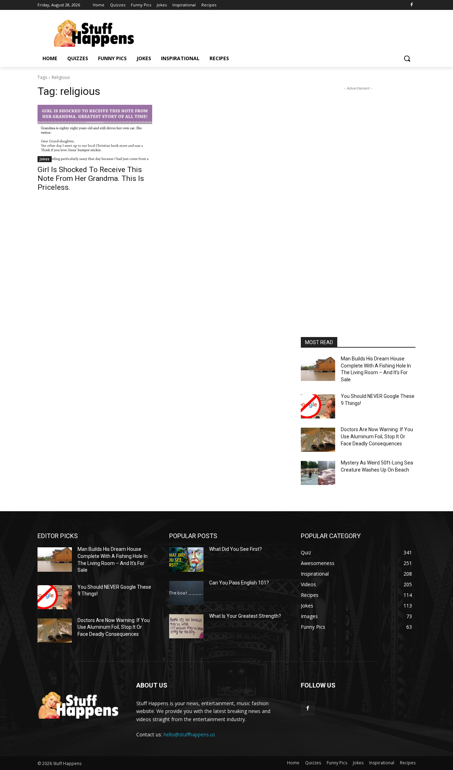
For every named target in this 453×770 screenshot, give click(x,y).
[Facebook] (411, 5)
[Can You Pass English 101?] (186, 593)
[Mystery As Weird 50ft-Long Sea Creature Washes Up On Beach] (318, 473)
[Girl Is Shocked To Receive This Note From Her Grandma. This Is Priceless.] (95, 133)
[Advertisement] (358, 198)
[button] (406, 58)
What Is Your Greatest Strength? (245, 616)
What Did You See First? (235, 549)
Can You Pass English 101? (239, 583)
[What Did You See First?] (186, 559)
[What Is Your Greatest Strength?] (186, 626)
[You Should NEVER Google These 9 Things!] (318, 406)
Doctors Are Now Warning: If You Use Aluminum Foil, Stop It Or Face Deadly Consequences (377, 436)
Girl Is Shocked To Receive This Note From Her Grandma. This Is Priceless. (91, 178)
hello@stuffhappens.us (189, 734)
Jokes (45, 158)
